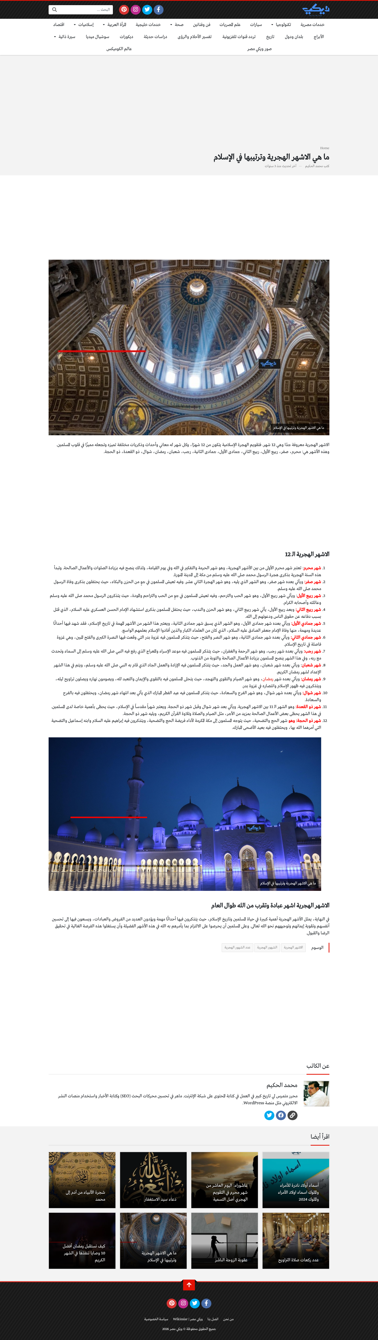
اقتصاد (58, 25)
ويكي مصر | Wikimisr (188, 1319)
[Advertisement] (189, 103)
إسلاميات (86, 25)
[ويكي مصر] (315, 9)
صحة (179, 25)
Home (324, 148)
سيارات (256, 25)
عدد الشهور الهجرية (237, 947)
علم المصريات (230, 25)
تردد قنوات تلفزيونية (239, 37)
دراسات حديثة (155, 37)
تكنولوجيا (283, 25)
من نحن (228, 1319)
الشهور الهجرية (267, 947)
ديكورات (126, 37)
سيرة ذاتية (67, 37)
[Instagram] (136, 10)
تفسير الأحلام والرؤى (195, 37)
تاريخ (270, 37)
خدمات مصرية (313, 25)
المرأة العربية (116, 25)
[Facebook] (159, 10)
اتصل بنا (213, 1319)
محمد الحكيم (314, 166)
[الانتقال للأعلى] (189, 1285)
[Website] (292, 1115)
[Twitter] (147, 10)
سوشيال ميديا (97, 37)
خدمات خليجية (148, 25)
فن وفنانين (201, 25)
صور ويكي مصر (259, 49)
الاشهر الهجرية (293, 947)
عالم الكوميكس (119, 49)
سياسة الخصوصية (156, 1319)
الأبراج (319, 37)
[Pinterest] (124, 10)
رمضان (268, 679)
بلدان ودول (294, 37)
